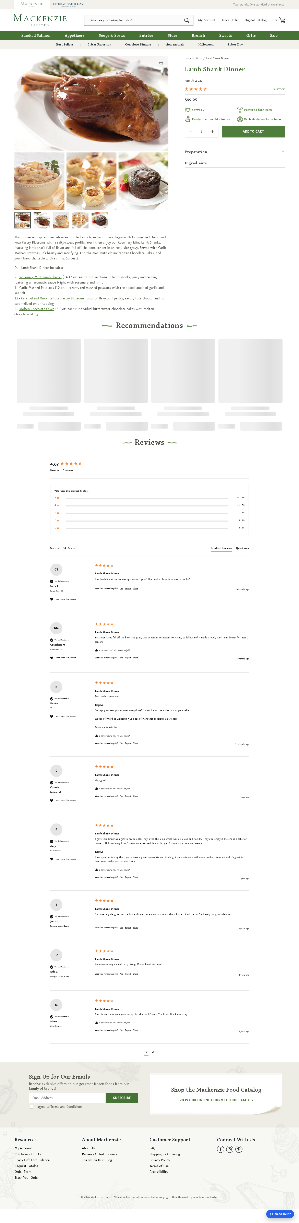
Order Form (23, 1172)
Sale (274, 36)
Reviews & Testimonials (99, 1154)
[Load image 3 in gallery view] (61, 220)
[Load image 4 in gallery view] (80, 220)
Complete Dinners (138, 44)
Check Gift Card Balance (32, 1160)
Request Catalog (26, 1166)
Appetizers (75, 36)
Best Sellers (64, 44)
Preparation (196, 152)
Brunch (198, 36)
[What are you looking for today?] (186, 20)
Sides (173, 36)
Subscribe (122, 1098)
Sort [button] (53, 548)
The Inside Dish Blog (97, 1160)
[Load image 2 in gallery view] (42, 220)
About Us (89, 1148)
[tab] (221, 549)
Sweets (225, 36)
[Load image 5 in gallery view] (100, 220)
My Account (23, 1148)
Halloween (206, 44)
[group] (71, 464)
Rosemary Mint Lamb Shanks (40, 277)
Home (188, 58)
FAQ (152, 1148)
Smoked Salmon (35, 36)
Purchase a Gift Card (30, 1154)
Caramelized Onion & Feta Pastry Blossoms (52, 298)
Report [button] (128, 588)
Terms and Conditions (66, 1107)
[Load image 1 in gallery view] (22, 220)
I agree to (58, 1107)
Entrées (146, 36)
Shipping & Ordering (165, 1154)
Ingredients (196, 163)
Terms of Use (159, 1166)
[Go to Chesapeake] (68, 4)
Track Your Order (27, 1178)
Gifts (251, 36)
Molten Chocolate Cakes (36, 309)
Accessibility (159, 1172)
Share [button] (135, 588)
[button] (277, 20)
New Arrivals (175, 44)
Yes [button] (121, 588)
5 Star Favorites (99, 44)
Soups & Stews (112, 36)
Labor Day (235, 44)
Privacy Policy (160, 1160)
